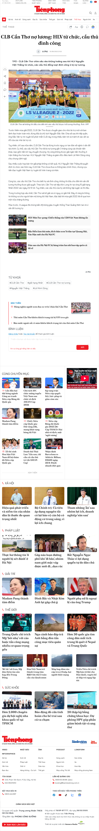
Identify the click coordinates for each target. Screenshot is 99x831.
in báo (81, 27)
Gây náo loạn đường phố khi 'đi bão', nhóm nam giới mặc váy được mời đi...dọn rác (49, 560)
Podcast (60, 750)
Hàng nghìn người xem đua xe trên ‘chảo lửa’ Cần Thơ (41, 306)
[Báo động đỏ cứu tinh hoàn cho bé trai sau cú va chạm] (49, 700)
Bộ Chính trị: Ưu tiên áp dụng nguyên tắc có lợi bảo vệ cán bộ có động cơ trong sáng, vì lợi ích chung (49, 515)
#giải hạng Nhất (35, 282)
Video (4, 750)
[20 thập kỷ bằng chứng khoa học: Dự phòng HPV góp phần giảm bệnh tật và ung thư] (82, 700)
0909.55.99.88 (61, 780)
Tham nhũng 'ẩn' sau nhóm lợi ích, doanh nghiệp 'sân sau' (81, 511)
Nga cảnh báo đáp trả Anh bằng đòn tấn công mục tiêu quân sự (49, 640)
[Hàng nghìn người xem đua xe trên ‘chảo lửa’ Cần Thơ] (81, 308)
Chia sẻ (5, 76)
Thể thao (77, 19)
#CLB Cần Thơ (17, 282)
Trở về (5, 96)
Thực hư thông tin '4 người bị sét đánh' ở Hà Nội (15, 558)
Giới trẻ (60, 19)
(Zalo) (70, 780)
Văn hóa (5, 766)
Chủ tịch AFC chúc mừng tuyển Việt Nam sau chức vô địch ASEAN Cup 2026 (32, 397)
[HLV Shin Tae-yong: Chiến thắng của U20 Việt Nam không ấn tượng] (17, 220)
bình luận (87, 27)
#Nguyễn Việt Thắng (19, 288)
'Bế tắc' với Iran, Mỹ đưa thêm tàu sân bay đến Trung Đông (12, 673)
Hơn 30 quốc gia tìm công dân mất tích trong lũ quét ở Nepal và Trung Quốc (81, 640)
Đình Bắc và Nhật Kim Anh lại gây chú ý (49, 600)
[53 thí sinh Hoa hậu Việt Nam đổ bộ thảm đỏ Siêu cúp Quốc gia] (11, 444)
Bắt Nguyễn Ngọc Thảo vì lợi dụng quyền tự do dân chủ (80, 558)
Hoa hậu (77, 766)
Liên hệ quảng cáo (61, 776)
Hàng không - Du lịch (28, 770)
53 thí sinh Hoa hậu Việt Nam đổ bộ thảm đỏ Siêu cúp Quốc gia (10, 457)
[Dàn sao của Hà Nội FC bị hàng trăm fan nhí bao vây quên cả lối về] (17, 247)
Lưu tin (5, 83)
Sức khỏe (43, 19)
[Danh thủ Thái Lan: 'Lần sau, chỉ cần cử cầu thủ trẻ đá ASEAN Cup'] (32, 444)
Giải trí (10, 574)
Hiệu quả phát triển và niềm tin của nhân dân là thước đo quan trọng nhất (16, 513)
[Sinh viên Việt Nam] (79, 742)
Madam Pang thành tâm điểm (10, 422)
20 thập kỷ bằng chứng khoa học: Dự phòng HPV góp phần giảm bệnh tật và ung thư (81, 719)
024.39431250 (10, 783)
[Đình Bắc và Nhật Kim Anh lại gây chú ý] (49, 587)
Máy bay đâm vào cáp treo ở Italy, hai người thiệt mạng (61, 672)
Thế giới (52, 19)
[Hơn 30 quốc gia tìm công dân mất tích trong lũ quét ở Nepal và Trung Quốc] (82, 623)
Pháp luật (68, 19)
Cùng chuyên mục (15, 374)
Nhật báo (24, 750)
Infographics (8, 754)
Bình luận (5, 89)
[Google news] (81, 795)
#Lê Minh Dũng (40, 288)
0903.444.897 (10, 794)
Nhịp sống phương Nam (83, 770)
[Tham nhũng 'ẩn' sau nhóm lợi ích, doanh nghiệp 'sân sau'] (82, 496)
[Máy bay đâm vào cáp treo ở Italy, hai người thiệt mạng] (61, 660)
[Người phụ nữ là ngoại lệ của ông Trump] (82, 587)
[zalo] (74, 795)
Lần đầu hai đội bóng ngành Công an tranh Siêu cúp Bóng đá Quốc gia (11, 396)
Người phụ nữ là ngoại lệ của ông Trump (82, 600)
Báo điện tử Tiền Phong (49, 10)
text (76, 27)
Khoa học (60, 766)
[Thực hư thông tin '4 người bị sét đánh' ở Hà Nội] (17, 543)
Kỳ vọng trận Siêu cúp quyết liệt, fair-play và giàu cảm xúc (53, 394)
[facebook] (91, 2)
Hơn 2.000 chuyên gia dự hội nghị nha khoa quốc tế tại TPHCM (15, 717)
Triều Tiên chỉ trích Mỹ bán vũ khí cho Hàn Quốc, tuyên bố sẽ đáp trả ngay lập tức (86, 675)
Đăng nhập (13, 334)
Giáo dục (41, 766)
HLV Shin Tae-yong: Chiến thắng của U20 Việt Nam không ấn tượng (58, 219)
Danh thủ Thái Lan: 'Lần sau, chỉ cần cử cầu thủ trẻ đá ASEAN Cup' (32, 457)
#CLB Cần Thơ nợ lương (58, 282)
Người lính (87, 19)
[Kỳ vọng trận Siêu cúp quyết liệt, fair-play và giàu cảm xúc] (54, 383)
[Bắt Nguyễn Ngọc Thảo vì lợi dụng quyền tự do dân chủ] (82, 543)
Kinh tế (18, 19)
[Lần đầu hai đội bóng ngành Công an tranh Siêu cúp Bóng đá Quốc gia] (11, 383)
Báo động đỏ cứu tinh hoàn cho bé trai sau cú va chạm (49, 715)
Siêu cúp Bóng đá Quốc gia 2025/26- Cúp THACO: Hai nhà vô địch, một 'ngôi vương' (53, 428)
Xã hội (10, 19)
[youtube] (95, 2)
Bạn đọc (5, 770)
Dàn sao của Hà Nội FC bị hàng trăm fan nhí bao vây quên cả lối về (57, 247)
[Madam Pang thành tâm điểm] (11, 413)
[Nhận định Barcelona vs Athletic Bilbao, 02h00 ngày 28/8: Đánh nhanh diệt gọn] (54, 444)
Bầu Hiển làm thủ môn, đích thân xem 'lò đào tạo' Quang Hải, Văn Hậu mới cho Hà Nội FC (57, 233)
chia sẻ (70, 27)
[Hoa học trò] (94, 742)
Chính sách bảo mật (25, 804)
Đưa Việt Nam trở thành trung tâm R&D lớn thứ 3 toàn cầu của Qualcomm (36, 673)
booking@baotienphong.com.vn (67, 783)
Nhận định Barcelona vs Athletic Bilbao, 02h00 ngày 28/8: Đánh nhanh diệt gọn (53, 458)
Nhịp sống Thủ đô (63, 770)
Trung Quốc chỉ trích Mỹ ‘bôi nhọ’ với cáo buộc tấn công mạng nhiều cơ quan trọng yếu (16, 641)
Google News (93, 27)
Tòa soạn (6, 776)
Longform (79, 750)
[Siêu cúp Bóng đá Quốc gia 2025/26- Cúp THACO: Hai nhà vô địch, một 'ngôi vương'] (54, 413)
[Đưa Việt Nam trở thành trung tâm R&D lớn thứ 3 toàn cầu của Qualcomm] (37, 660)
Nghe (5, 69)
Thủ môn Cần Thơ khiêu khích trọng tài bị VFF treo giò (41, 317)
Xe (94, 19)
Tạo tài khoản (29, 334)
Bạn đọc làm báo (16, 824)
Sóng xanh (26, 19)
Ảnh (40, 750)
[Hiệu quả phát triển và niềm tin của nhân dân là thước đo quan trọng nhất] (17, 496)
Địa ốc (35, 19)
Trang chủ (4, 19)
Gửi (82, 347)
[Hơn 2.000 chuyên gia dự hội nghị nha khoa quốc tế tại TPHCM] (17, 700)
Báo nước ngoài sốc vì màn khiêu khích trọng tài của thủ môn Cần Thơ (49, 323)
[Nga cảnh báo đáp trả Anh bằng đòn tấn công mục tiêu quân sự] (49, 623)
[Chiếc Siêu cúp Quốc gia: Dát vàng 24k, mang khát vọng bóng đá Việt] (32, 413)
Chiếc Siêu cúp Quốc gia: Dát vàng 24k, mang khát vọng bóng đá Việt (31, 427)
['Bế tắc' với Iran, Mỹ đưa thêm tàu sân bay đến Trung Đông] (12, 660)
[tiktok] (67, 795)
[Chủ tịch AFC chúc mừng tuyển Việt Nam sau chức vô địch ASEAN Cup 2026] (32, 383)
